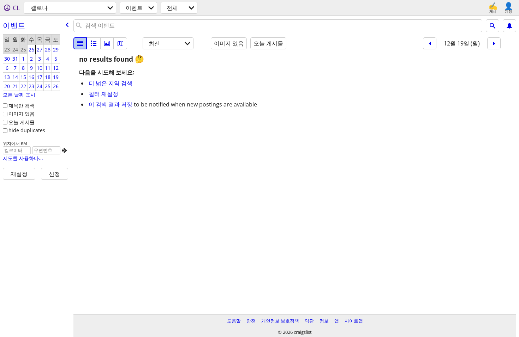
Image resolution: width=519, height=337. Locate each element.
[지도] (120, 43)
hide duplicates (26, 130)
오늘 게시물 (21, 122)
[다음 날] (494, 43)
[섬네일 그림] (93, 43)
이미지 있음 (21, 113)
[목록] (80, 43)
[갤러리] (107, 43)
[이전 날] (429, 43)
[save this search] (509, 25)
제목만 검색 (21, 105)
